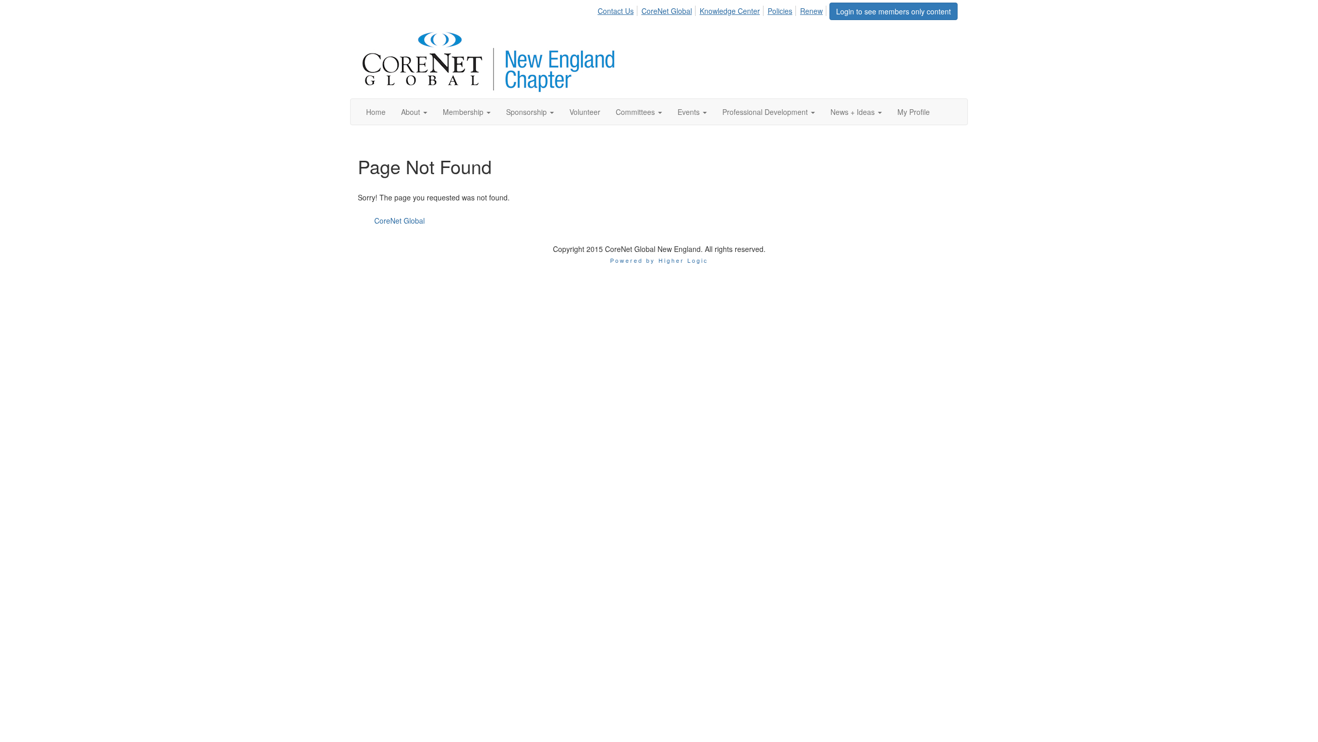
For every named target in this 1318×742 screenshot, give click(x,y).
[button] (414, 112)
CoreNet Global (666, 11)
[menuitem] (618, 9)
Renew (811, 11)
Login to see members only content (893, 11)
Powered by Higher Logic (659, 260)
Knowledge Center (730, 11)
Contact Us (616, 11)
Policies (780, 11)
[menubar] (713, 9)
